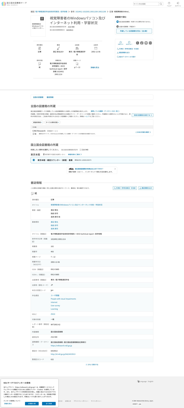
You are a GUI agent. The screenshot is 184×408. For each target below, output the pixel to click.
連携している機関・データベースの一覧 (104, 111)
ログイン (178, 6)
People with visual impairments (63, 298)
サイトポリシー (96, 401)
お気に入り (120, 44)
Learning (54, 309)
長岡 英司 (54, 228)
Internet (54, 302)
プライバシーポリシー (81, 401)
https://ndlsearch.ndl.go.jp (61, 345)
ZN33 (53, 314)
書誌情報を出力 (124, 52)
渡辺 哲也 (54, 222)
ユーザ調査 (55, 295)
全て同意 (49, 403)
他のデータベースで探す (127, 57)
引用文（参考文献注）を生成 (129, 49)
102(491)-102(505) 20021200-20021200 (90, 11)
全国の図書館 (38, 97)
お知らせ (68, 401)
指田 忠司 (54, 225)
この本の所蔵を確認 (142, 132)
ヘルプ (169, 6)
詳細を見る (95, 67)
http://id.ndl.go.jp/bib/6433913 (63, 354)
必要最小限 (32, 403)
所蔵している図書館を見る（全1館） (134, 31)
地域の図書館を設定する (142, 115)
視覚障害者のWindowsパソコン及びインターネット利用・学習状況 (76, 204)
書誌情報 (50, 97)
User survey (55, 305)
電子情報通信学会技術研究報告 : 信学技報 (51, 11)
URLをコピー (129, 44)
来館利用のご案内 (74, 154)
